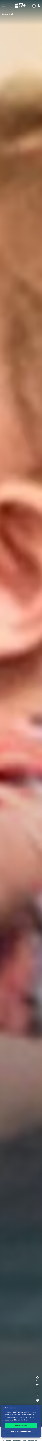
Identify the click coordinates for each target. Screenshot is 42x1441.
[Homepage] (21, 5)
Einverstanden (21, 1426)
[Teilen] (37, 1400)
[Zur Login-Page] (38, 6)
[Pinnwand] (37, 1394)
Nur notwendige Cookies (21, 1431)
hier (26, 1420)
